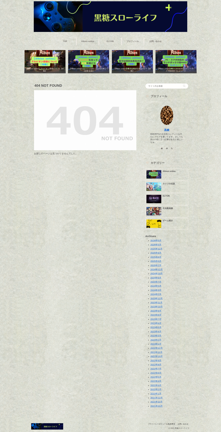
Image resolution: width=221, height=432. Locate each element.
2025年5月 (155, 261)
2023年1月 (155, 344)
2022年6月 (155, 373)
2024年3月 (155, 290)
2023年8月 (155, 315)
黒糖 (166, 130)
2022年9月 (155, 360)
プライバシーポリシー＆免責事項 (161, 424)
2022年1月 (155, 393)
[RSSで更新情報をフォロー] (172, 148)
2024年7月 (155, 282)
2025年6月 (155, 257)
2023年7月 (155, 319)
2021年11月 (156, 402)
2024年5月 (155, 286)
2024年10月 (156, 273)
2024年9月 (155, 277)
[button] (184, 85)
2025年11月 (156, 249)
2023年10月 (156, 306)
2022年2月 (155, 389)
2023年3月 (155, 335)
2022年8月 (155, 364)
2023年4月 (155, 331)
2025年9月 (155, 253)
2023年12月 (156, 298)
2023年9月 (155, 311)
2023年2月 (155, 339)
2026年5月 (155, 240)
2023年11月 (156, 302)
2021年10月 (156, 406)
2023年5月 (155, 327)
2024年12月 (156, 269)
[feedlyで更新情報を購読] (167, 148)
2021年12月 (156, 397)
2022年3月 (155, 385)
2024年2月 (155, 294)
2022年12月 (156, 348)
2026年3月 (155, 244)
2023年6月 (155, 323)
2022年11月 (156, 352)
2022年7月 (155, 368)
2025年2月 (155, 265)
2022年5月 (155, 377)
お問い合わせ (183, 424)
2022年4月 (155, 381)
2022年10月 (156, 356)
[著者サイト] (162, 148)
